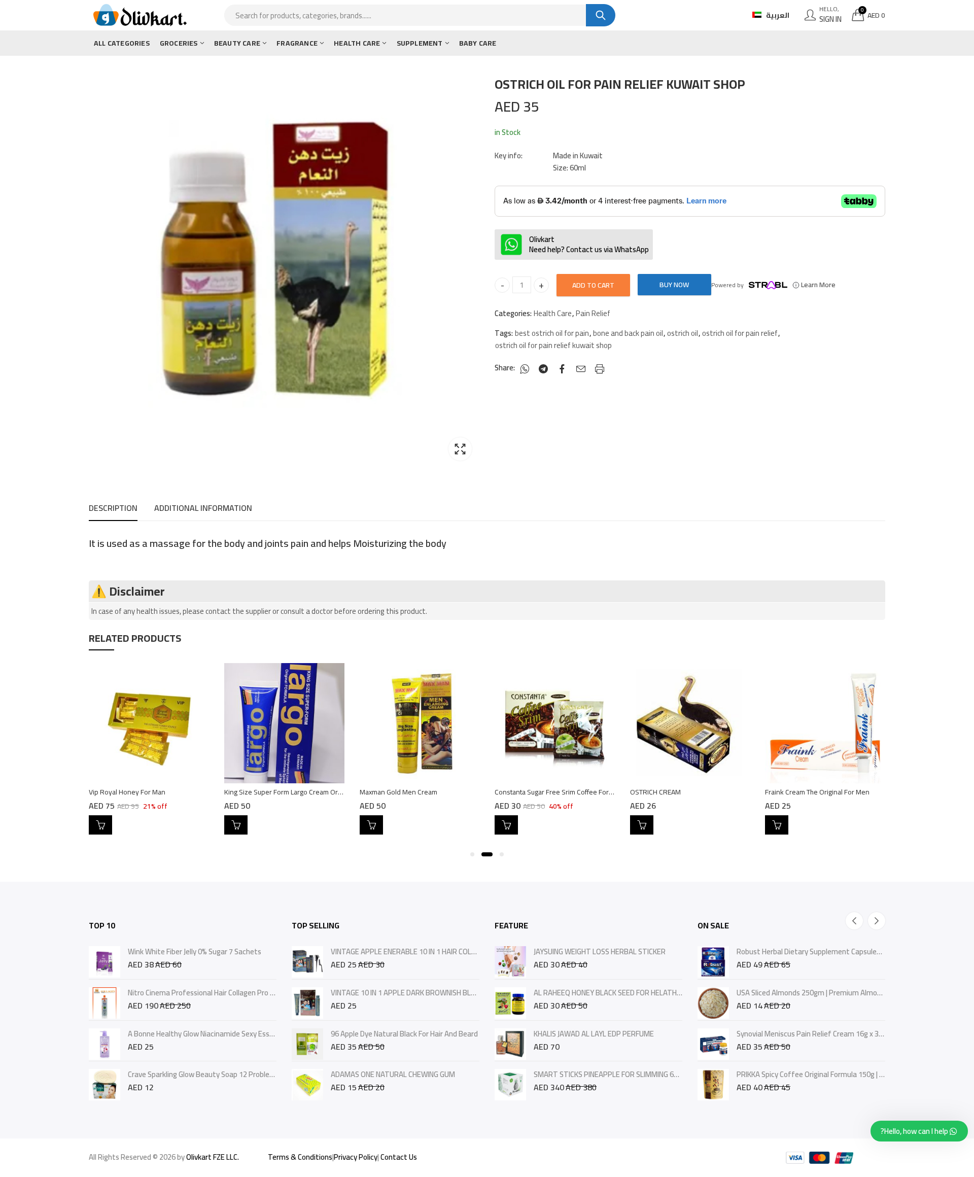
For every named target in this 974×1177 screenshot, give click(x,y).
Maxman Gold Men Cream (398, 792)
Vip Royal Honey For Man (127, 792)
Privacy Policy (355, 1157)
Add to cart (593, 285)
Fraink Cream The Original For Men (817, 792)
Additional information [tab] (203, 507)
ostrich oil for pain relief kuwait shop (553, 345)
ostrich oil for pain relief (740, 333)
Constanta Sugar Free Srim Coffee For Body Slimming (575, 792)
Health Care (553, 313)
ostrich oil (682, 333)
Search (600, 15)
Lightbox (460, 449)
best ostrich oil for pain (552, 333)
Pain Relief (593, 313)
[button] (472, 854)
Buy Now (674, 284)
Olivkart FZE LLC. (212, 1157)
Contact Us (398, 1157)
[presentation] (854, 920)
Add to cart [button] (100, 825)
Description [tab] (113, 507)
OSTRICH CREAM (655, 792)
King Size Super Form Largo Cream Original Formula (301, 792)
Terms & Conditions (300, 1157)
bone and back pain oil (628, 333)
